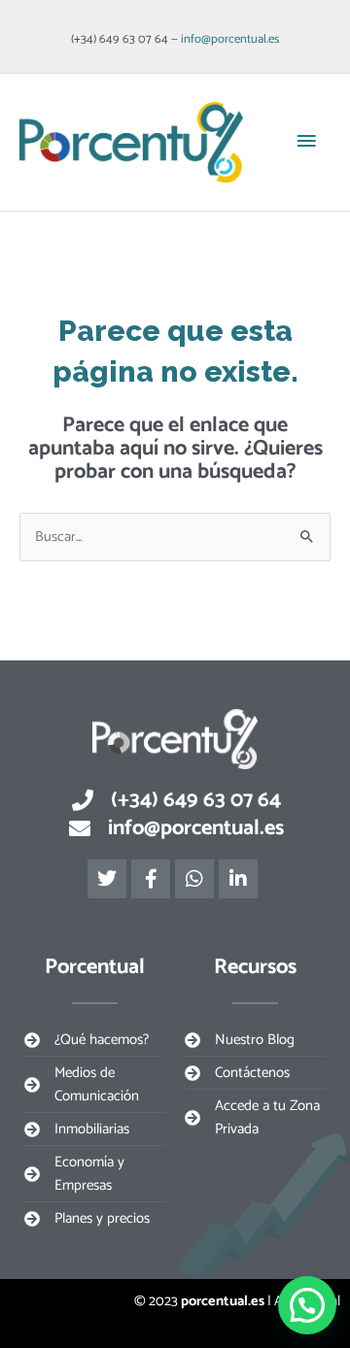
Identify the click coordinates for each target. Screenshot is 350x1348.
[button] (307, 1305)
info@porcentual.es (230, 39)
